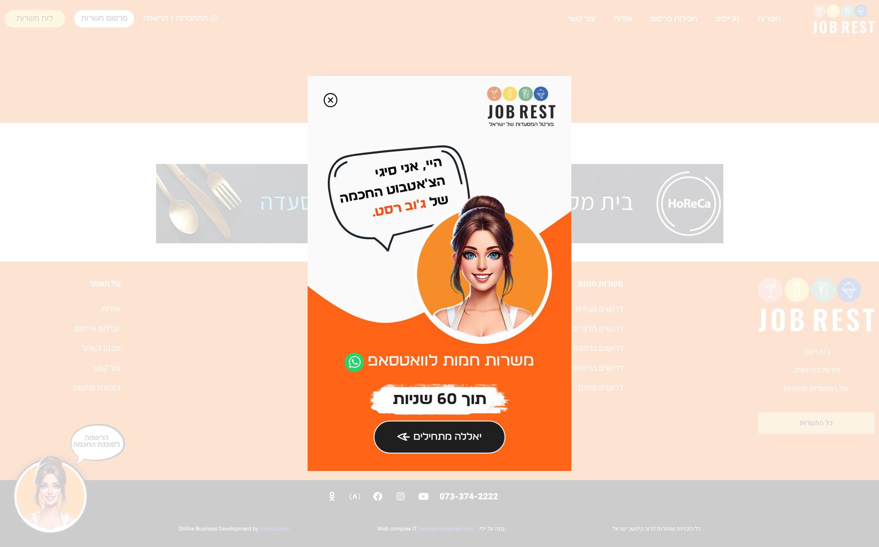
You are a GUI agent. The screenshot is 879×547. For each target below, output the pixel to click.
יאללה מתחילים (447, 437)
